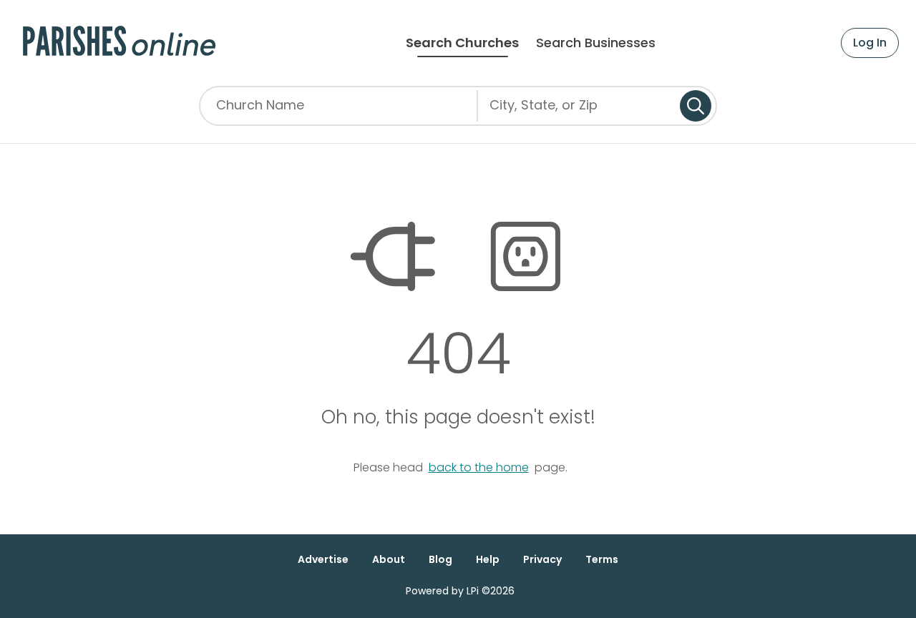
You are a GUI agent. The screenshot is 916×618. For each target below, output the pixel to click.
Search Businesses (596, 43)
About (388, 559)
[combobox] (578, 111)
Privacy (542, 559)
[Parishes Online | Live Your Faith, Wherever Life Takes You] (119, 43)
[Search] (695, 106)
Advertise (323, 559)
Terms (601, 559)
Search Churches (462, 43)
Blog (440, 559)
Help (488, 559)
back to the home (479, 467)
